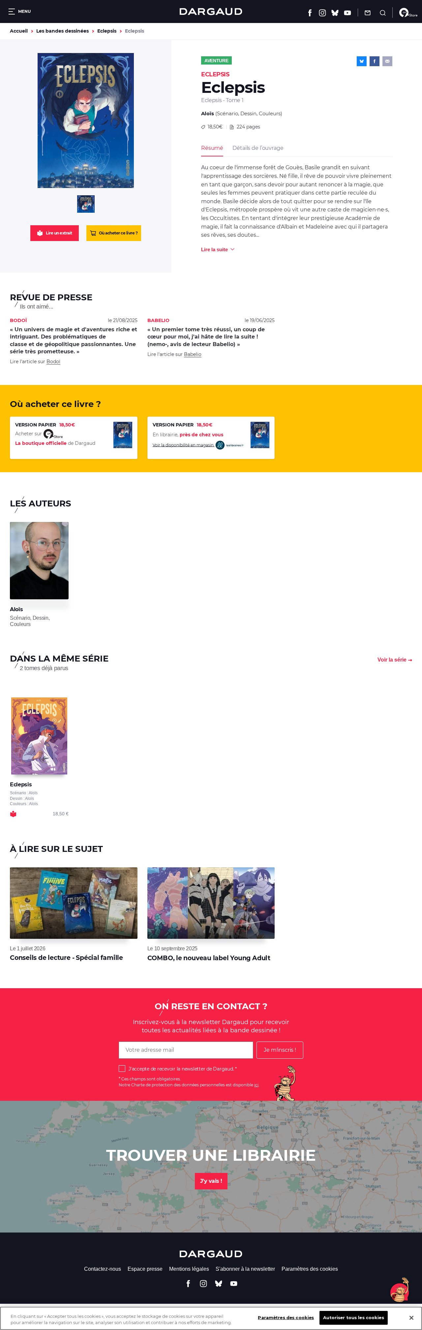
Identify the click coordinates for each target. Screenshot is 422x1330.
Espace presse (145, 1269)
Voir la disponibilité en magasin (184, 444)
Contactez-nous (102, 1269)
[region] (211, 1318)
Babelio (192, 354)
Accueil (19, 31)
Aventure (216, 60)
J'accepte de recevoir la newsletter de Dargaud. (181, 1069)
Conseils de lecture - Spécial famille (66, 958)
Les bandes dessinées (62, 31)
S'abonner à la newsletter (245, 1269)
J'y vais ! (211, 1181)
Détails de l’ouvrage (257, 148)
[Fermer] (411, 1318)
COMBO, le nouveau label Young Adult (208, 958)
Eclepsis (106, 31)
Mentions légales (189, 1269)
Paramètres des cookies (310, 1269)
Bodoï (53, 362)
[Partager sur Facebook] (374, 61)
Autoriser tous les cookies (353, 1317)
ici (256, 1084)
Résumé (212, 148)
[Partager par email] (387, 61)
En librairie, (188, 435)
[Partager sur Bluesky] (362, 61)
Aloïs (207, 113)
